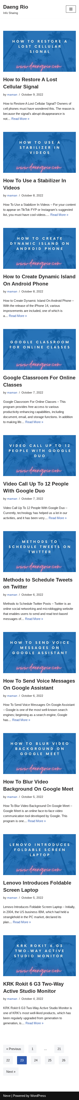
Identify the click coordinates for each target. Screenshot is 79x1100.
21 (59, 1049)
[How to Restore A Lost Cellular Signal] (39, 51)
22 (8, 1060)
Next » (10, 1071)
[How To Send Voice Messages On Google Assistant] (39, 652)
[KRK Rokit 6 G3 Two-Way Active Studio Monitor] (39, 955)
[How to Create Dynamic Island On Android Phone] (39, 248)
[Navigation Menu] (71, 9)
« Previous (13, 1049)
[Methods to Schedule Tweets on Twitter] (39, 551)
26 (63, 1060)
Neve (7, 1095)
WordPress (38, 1095)
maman (12, 94)
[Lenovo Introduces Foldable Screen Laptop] (39, 854)
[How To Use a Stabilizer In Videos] (39, 152)
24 (35, 1060)
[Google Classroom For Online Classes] (39, 349)
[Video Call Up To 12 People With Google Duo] (39, 455)
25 (49, 1060)
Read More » (20, 118)
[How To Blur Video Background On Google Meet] (39, 753)
